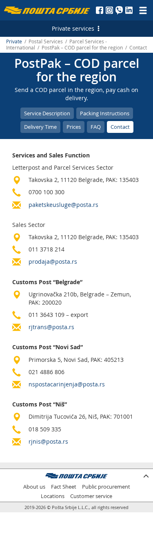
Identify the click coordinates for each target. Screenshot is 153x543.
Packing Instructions (104, 113)
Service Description (47, 113)
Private (14, 41)
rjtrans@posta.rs (51, 327)
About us (34, 486)
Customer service (91, 496)
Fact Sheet (63, 486)
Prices (74, 126)
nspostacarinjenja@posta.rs (67, 384)
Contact (120, 126)
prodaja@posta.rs (53, 261)
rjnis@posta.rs (48, 441)
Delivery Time (40, 126)
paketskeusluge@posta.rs (63, 205)
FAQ (96, 126)
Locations (52, 496)
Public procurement (106, 486)
